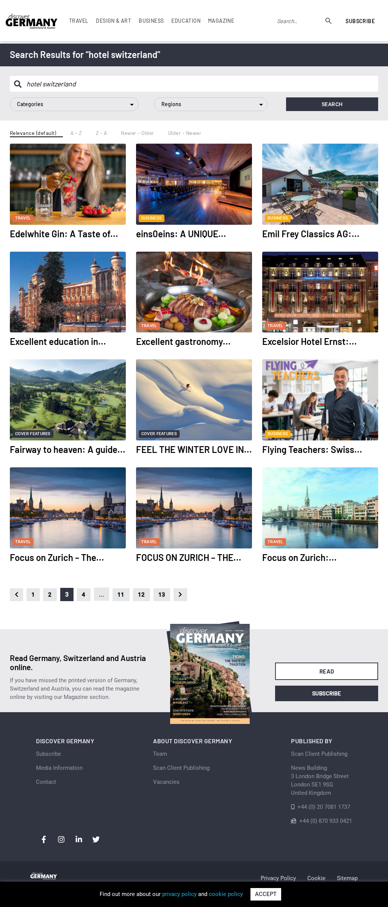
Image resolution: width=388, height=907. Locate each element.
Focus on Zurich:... (299, 557)
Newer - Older (137, 133)
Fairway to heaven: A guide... (67, 449)
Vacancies (166, 782)
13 (162, 594)
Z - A (101, 133)
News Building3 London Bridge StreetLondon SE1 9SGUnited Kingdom (320, 780)
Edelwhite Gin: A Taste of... (64, 233)
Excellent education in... (58, 341)
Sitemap (347, 878)
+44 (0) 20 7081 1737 (323, 807)
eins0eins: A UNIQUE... (181, 233)
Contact (46, 782)
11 (121, 594)
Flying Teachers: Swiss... (312, 449)
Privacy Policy (278, 878)
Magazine (221, 20)
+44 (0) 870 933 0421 (325, 821)
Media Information (59, 767)
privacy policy (179, 894)
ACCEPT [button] (266, 894)
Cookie (316, 878)
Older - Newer (185, 133)
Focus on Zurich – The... (57, 557)
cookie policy (226, 894)
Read (326, 671)
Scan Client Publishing (181, 767)
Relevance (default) (33, 133)
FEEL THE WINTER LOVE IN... (194, 449)
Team (160, 753)
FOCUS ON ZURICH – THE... (188, 557)
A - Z (76, 133)
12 (141, 594)
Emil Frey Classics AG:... (311, 233)
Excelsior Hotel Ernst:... (309, 341)
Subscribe (360, 21)
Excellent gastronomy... (183, 341)
